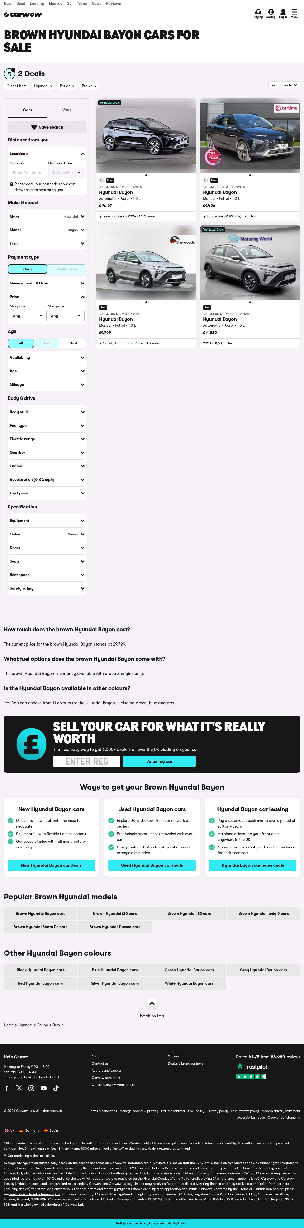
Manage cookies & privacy (139, 1111)
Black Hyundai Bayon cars (41, 970)
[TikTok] (56, 1090)
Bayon (42, 1025)
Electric (55, 3)
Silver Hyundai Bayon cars (115, 983)
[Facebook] (7, 1090)
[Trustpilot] (268, 1070)
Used (20, 3)
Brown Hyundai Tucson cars (115, 927)
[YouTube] (44, 1090)
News (96, 3)
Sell (70, 3)
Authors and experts (106, 1070)
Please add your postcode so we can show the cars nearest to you (44, 187)
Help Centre (16, 1057)
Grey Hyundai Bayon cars (263, 970)
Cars (27, 110)
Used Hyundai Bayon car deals (152, 865)
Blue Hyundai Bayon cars (115, 970)
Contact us (100, 1063)
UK (12, 1130)
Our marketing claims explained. (31, 1156)
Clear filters (17, 86)
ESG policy (196, 1111)
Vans (82, 3)
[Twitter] (19, 1090)
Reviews (113, 3)
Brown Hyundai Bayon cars (40, 914)
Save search (51, 127)
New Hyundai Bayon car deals (51, 865)
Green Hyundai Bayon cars (189, 970)
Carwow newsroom (106, 1077)
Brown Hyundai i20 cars (115, 914)
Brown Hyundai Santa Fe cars (40, 927)
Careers (174, 1056)
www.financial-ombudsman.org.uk (35, 1194)
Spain (54, 1130)
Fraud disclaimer (173, 1111)
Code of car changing (284, 1117)
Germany (32, 1130)
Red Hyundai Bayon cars (40, 983)
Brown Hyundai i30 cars (189, 914)
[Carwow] (23, 14)
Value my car (159, 761)
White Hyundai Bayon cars (189, 983)
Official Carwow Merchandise (113, 1085)
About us (98, 1056)
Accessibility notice (251, 1117)
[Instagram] (31, 1090)
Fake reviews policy (245, 1111)
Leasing (37, 3)
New (8, 3)
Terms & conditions (103, 1111)
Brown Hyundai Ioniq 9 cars (263, 914)
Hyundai (25, 1025)
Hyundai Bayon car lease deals (253, 865)
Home (9, 1025)
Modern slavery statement (281, 1111)
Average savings (16, 1163)
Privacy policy (217, 1111)
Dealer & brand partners (185, 1063)
